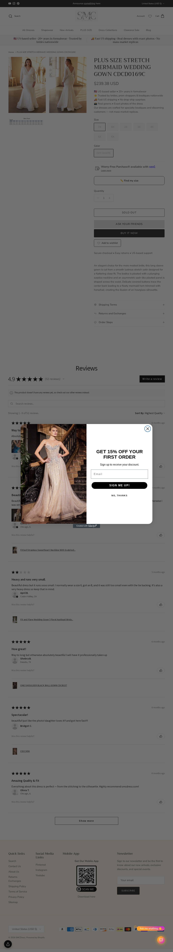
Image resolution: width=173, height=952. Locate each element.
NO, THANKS (120, 495)
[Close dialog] (148, 429)
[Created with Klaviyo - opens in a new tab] (86, 526)
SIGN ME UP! (119, 485)
